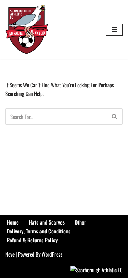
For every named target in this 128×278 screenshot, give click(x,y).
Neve (10, 254)
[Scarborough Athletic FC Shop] (26, 29)
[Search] (115, 116)
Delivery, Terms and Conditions (38, 231)
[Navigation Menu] (114, 30)
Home (13, 222)
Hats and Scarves (47, 222)
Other (80, 222)
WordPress (52, 254)
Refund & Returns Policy (32, 240)
